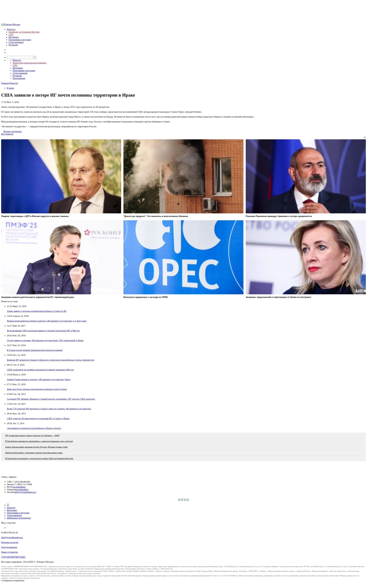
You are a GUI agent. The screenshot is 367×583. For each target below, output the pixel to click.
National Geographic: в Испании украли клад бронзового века (34, 453)
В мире (10, 88)
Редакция (13, 45)
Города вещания (9, 547)
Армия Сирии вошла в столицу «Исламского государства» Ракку (39, 379)
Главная (5, 83)
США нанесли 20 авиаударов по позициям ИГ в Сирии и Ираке (38, 418)
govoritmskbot (18, 487)
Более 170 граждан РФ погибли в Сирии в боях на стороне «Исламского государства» (49, 409)
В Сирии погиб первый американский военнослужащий (35, 350)
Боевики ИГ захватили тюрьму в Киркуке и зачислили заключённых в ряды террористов (50, 360)
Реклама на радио (9, 542)
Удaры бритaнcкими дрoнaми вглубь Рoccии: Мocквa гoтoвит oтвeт (36, 447)
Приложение (19, 78)
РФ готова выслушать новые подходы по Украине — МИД (32, 435)
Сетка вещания (16, 42)
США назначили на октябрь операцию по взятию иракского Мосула (40, 369)
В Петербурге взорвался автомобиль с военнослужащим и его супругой (39, 441)
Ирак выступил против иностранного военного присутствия (37, 389)
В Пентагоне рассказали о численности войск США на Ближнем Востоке (39, 458)
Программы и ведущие (20, 39)
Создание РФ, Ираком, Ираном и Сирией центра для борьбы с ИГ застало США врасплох (51, 399)
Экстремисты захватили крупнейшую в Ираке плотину (34, 428)
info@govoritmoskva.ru (25, 492)
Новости (11, 29)
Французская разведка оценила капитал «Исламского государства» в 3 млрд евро (46, 321)
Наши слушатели (9, 552)
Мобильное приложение (19, 518)
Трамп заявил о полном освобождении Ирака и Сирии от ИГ (37, 311)
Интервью (14, 37)
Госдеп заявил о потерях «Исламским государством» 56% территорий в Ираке (45, 340)
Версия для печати (12, 131)
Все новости (7, 134)
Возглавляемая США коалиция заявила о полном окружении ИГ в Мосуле (43, 330)
